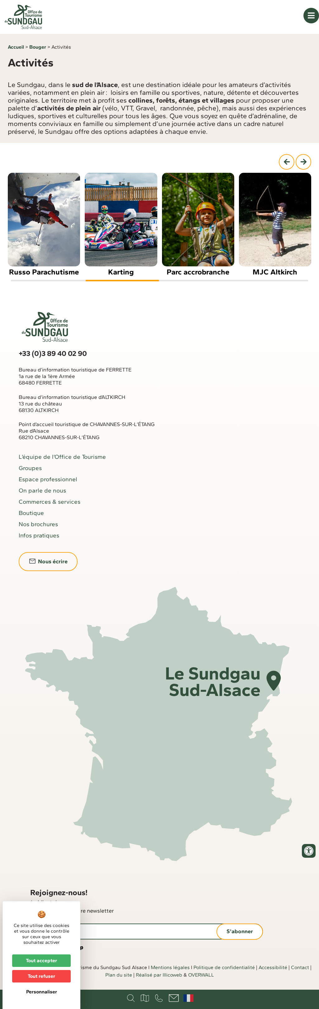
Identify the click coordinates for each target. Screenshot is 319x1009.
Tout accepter (41, 960)
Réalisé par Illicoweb (159, 975)
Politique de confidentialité (224, 967)
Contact (300, 967)
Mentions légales (170, 967)
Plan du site (118, 975)
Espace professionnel (48, 479)
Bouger (37, 47)
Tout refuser (41, 976)
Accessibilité (273, 967)
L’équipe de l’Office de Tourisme (62, 456)
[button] (286, 162)
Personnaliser (41, 992)
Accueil (16, 47)
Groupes (30, 468)
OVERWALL (201, 975)
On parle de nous (42, 490)
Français (188, 998)
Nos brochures (38, 524)
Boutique (31, 513)
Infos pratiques (39, 535)
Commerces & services (49, 501)
